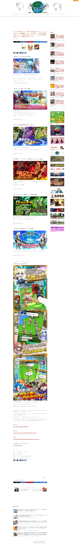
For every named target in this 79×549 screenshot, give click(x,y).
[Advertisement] (39, 22)
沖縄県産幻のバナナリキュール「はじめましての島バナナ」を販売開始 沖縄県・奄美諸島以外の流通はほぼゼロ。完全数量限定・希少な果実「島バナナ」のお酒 (59, 86)
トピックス (44, 477)
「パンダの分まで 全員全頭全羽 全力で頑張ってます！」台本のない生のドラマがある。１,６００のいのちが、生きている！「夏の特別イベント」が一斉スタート (59, 79)
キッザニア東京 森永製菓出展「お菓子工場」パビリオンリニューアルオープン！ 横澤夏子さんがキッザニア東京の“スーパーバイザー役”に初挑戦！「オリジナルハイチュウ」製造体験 (59, 94)
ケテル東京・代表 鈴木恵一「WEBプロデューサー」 (57, 171)
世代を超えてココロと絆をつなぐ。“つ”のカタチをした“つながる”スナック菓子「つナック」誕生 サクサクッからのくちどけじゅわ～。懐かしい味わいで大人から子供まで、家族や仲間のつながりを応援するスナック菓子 (32, 527)
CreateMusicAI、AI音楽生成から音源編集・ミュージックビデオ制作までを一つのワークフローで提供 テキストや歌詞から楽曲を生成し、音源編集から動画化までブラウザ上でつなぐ (59, 62)
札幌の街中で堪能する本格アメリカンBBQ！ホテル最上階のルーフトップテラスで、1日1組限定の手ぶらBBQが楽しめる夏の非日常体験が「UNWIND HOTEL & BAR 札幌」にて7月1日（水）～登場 (32, 522)
